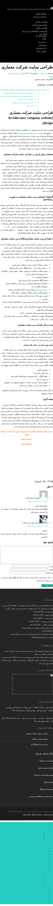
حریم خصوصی (48, 814)
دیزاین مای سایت (42, 73)
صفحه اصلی (43, 824)
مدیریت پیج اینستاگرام (39, 744)
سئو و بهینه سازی (35, 833)
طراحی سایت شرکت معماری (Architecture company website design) (23, 90)
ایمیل (50, 570)
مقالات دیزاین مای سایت (16, 73)
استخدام (44, 855)
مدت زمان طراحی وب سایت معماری (22, 102)
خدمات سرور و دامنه (45, 768)
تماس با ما (44, 861)
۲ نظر (51, 76)
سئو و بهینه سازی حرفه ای (43, 775)
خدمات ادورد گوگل (46, 789)
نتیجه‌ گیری (30, 105)
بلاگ (46, 848)
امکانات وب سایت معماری (25, 99)
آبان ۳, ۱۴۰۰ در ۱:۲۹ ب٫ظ (38, 501)
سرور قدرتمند (42, 290)
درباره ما (44, 851)
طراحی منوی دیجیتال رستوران (36, 733)
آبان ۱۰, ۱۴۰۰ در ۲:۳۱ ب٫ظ (38, 526)
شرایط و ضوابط (37, 814)
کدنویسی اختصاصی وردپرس (31, 839)
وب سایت (49, 573)
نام (51, 566)
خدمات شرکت (42, 827)
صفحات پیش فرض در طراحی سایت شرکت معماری (18, 93)
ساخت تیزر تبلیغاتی (46, 761)
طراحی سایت (37, 830)
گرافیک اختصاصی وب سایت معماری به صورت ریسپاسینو (17, 96)
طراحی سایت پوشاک (40, 739)
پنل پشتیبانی (43, 858)
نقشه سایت (26, 814)
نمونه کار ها (43, 845)
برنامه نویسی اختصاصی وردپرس (41, 796)
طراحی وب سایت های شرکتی (31, 133)
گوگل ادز (39, 842)
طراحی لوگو (48, 782)
